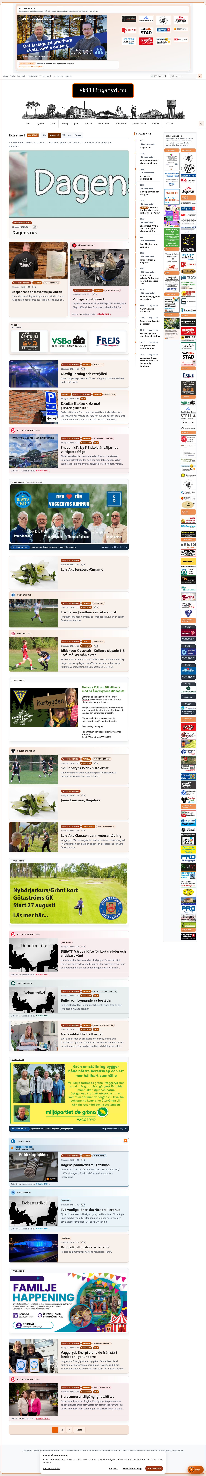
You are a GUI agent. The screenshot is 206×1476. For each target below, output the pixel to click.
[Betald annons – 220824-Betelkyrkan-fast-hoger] (188, 493)
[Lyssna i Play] (125, 1140)
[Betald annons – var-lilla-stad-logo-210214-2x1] (146, 31)
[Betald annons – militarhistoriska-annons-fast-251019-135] (188, 849)
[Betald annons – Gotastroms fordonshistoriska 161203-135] (188, 892)
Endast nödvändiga (132, 1468)
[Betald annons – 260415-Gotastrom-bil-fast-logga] (129, 19)
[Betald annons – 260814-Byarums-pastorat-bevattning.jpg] (172, 328)
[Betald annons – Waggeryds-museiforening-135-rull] (188, 901)
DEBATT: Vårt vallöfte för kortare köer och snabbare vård (149, 279)
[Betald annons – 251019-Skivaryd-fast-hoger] (188, 867)
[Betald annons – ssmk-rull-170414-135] (188, 768)
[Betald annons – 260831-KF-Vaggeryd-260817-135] (172, 305)
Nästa (79, 1429)
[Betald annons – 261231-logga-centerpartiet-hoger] (188, 690)
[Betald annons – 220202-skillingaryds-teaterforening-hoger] (188, 839)
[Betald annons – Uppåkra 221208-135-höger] (188, 545)
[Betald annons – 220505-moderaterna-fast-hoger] (188, 652)
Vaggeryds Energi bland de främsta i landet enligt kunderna (149, 362)
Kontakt (68, 76)
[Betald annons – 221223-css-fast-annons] (188, 221)
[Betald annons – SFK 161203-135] (188, 793)
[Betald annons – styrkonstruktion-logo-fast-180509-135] (188, 588)
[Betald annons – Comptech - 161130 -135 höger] (188, 605)
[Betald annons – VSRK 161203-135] (188, 735)
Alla (44, 135)
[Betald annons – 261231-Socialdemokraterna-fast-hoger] (188, 633)
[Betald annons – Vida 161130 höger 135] (188, 597)
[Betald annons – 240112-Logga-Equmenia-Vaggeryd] (188, 446)
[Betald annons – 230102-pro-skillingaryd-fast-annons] (188, 858)
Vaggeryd (54, 135)
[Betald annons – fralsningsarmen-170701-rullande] (188, 439)
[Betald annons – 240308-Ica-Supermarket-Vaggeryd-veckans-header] (181, 20)
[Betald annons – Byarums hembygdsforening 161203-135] (188, 918)
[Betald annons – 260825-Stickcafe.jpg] (172, 161)
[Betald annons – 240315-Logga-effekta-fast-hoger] (188, 277)
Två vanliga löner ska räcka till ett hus (150, 334)
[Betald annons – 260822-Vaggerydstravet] (172, 261)
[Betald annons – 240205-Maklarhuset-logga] (188, 428)
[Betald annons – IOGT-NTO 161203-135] (188, 822)
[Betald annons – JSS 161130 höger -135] (188, 553)
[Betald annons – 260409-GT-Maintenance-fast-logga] (188, 302)
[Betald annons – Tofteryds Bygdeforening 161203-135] (188, 883)
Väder (5, 76)
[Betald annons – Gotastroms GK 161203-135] (188, 776)
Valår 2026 (33, 76)
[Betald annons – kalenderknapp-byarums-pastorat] (164, 41)
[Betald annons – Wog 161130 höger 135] (188, 614)
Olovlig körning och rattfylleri (149, 193)
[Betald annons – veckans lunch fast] (188, 175)
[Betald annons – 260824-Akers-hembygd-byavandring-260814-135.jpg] (172, 237)
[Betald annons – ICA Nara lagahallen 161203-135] (188, 181)
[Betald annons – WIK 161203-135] (188, 752)
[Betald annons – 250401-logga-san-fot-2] (188, 243)
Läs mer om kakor (51, 1468)
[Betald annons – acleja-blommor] (188, 346)
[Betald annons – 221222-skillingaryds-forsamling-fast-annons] (181, 29)
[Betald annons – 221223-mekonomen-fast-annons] (188, 534)
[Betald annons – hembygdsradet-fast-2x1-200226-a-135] (188, 875)
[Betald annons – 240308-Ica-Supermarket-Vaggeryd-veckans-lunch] (188, 190)
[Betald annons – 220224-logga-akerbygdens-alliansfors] (188, 475)
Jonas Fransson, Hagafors (147, 261)
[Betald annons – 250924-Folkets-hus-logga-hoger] (29, 341)
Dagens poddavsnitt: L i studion (150, 322)
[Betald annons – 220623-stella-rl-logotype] (188, 416)
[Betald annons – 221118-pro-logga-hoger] (188, 909)
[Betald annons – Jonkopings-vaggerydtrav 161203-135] (188, 785)
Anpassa (113, 1468)
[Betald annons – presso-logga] (188, 562)
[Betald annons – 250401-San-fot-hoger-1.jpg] (188, 293)
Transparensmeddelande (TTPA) (31, 67)
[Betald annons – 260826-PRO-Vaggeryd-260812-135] (172, 179)
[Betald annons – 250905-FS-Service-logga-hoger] (129, 30)
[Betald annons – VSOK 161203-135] (188, 760)
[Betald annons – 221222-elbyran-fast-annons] (164, 30)
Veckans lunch (45, 76)
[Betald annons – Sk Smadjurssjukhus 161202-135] (188, 285)
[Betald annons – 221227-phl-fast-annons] (181, 40)
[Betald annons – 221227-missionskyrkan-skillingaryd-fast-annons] (188, 460)
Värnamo (67, 135)
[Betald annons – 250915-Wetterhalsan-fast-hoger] (129, 41)
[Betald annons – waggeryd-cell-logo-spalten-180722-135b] (188, 572)
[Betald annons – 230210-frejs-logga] (108, 341)
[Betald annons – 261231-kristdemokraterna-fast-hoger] (188, 671)
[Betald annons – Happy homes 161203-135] (188, 322)
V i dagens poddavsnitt (146, 177)
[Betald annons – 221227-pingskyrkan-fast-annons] (188, 505)
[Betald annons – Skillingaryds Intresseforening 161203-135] (188, 814)
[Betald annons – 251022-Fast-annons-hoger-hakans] (188, 271)
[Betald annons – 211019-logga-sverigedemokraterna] (188, 708)
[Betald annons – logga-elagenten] (146, 41)
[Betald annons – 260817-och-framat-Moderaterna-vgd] (68, 37)
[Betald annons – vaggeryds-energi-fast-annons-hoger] (188, 936)
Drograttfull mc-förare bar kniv (148, 347)
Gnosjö (78, 135)
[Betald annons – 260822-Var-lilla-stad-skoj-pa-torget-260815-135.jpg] (172, 216)
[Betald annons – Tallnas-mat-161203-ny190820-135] (188, 158)
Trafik (12, 76)
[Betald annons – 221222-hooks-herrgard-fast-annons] (188, 168)
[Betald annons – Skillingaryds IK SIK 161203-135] (188, 727)
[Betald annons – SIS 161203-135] (188, 800)
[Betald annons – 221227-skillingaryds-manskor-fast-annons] (188, 830)
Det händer (21, 76)
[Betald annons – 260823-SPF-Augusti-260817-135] (172, 197)
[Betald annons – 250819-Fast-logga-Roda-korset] (188, 363)
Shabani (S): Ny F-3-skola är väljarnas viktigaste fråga (149, 228)
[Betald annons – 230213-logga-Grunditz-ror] (188, 229)
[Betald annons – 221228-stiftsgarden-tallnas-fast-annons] (164, 20)
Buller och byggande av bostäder (150, 297)
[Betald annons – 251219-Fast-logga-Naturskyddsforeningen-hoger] (188, 925)
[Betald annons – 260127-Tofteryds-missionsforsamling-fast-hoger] (188, 453)
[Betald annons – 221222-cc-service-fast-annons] (188, 527)
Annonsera (58, 76)
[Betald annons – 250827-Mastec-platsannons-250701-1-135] (172, 284)
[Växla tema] (201, 123)
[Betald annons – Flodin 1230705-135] (188, 422)
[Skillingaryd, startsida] (103, 91)
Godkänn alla (154, 1468)
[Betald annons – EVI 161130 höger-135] (188, 580)
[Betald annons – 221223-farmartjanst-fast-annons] (188, 310)
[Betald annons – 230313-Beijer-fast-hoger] (188, 338)
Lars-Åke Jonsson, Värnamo (148, 245)
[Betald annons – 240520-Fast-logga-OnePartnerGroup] (146, 19)
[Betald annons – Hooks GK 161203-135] (188, 744)
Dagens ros (145, 147)
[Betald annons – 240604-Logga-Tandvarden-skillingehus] (188, 203)
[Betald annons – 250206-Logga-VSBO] (69, 341)
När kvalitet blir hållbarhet (147, 310)
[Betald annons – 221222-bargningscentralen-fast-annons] (188, 520)
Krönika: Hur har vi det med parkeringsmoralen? (150, 210)
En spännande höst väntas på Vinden (149, 161)
